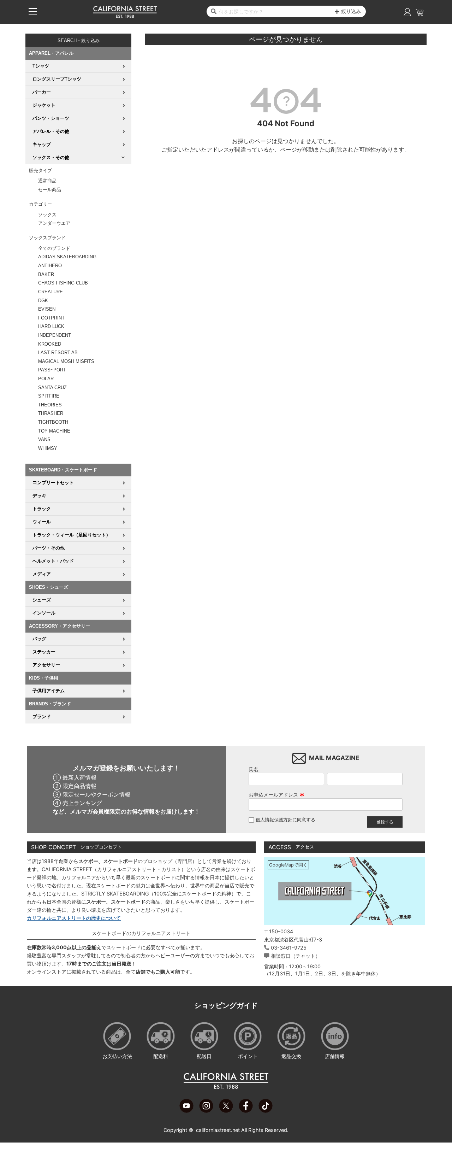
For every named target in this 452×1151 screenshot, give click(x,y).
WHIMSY (47, 448)
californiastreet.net (218, 1130)
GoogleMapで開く (288, 865)
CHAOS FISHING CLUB (63, 283)
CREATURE (50, 291)
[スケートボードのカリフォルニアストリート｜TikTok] (265, 1110)
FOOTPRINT (51, 318)
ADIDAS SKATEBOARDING (67, 256)
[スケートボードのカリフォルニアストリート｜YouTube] (186, 1110)
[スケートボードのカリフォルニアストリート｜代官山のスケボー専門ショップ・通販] (125, 16)
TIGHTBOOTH (53, 422)
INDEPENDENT (54, 335)
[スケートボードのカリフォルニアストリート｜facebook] (246, 1110)
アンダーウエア (54, 223)
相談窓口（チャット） (295, 956)
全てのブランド (54, 248)
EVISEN (46, 309)
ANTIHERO (50, 265)
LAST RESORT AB (58, 352)
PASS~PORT (52, 369)
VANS (44, 439)
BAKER (46, 274)
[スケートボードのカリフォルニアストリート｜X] (226, 1110)
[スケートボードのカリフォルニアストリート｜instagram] (206, 1110)
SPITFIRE (48, 396)
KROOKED (49, 344)
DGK (43, 300)
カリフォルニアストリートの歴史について (74, 918)
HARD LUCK (51, 326)
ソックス (47, 214)
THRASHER (50, 413)
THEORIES (50, 404)
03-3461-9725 (289, 948)
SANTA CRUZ (52, 387)
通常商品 (47, 180)
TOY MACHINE (54, 431)
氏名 (253, 769)
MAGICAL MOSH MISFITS (66, 361)
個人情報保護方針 (274, 819)
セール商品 (49, 189)
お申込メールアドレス (276, 795)
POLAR (46, 378)
